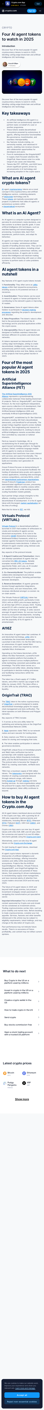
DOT (18, 823)
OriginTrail (8, 704)
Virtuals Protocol (9, 526)
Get (38, 4)
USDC (32, 823)
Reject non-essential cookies (22, 1401)
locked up (11, 781)
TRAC (8, 702)
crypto (7, 27)
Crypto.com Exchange (23, 843)
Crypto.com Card (33, 837)
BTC (29, 820)
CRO (11, 825)
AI (3, 189)
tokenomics (17, 773)
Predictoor (20, 482)
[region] (22, 1394)
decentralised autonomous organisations (22, 479)
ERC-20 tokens (20, 561)
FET (21, 509)
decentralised (9, 206)
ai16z (27, 637)
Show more (22, 1099)
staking (26, 781)
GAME (13, 536)
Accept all (22, 1395)
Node (6, 731)
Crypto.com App (12, 849)
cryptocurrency (16, 189)
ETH (4, 823)
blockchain (8, 197)
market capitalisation (29, 503)
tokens (10, 199)
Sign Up (31, 11)
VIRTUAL (24, 597)
